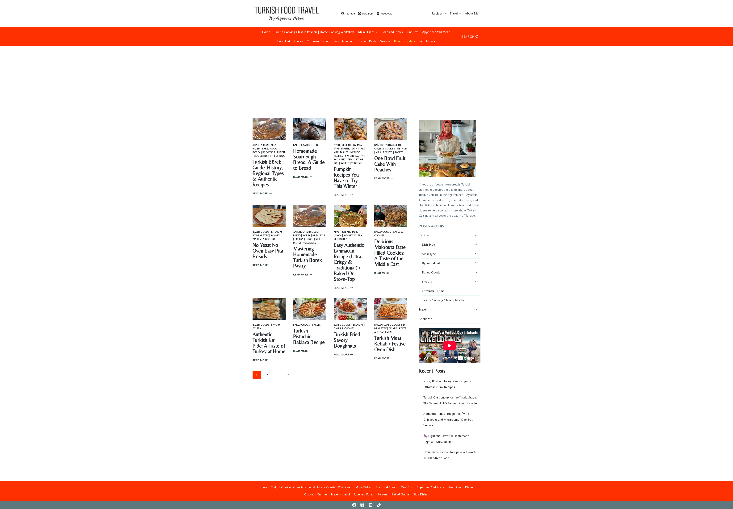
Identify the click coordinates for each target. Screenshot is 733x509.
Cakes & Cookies (384, 148)
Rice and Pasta (366, 41)
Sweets (385, 41)
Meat (389, 332)
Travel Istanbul (343, 41)
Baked (256, 148)
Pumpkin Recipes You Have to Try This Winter (346, 177)
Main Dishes (341, 152)
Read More (262, 193)
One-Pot (412, 32)
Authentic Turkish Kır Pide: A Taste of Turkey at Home (269, 342)
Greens (299, 239)
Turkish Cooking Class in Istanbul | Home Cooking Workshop (314, 32)
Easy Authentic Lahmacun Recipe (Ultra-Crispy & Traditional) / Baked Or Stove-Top (349, 262)
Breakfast (283, 41)
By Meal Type (261, 235)
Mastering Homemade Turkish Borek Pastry (307, 257)
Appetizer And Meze (436, 32)
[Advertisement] (366, 74)
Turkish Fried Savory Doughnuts (347, 339)
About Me (472, 13)
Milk (378, 152)
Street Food (278, 156)
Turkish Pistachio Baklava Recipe (309, 336)
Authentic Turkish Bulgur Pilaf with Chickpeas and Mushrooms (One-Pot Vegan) (448, 419)
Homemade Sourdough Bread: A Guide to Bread (309, 159)
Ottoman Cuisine (318, 41)
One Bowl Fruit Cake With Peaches (389, 163)
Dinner (298, 41)
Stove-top (269, 239)
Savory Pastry (354, 156)
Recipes (338, 156)
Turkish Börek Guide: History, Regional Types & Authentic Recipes (268, 173)
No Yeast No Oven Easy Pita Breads (268, 250)
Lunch (281, 152)
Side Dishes (427, 41)
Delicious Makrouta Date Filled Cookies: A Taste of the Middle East (390, 252)
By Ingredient (342, 145)
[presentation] (269, 129)
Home (266, 32)
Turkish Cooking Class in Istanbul (443, 300)
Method (355, 152)
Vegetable (357, 163)
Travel (423, 309)
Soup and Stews (392, 32)
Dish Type (358, 148)
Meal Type (429, 254)
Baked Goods (270, 148)
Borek (256, 152)
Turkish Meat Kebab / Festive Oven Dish (390, 343)
